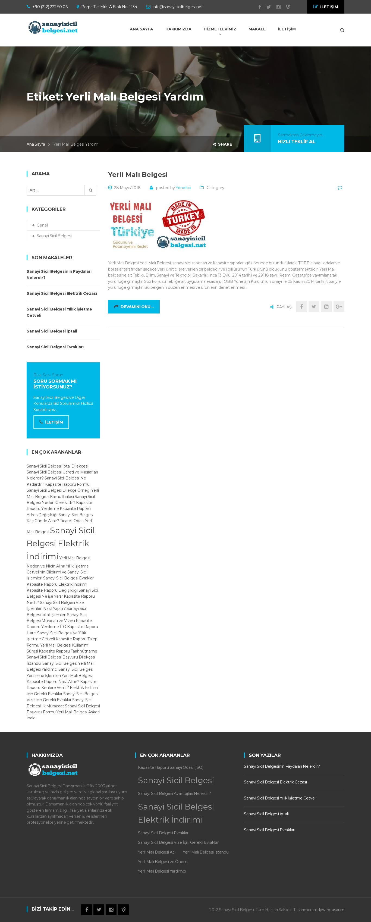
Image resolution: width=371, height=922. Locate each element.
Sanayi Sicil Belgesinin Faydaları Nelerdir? (59, 274)
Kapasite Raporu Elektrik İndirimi (57, 584)
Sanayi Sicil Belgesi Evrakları (55, 346)
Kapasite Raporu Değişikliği (52, 590)
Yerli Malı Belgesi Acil (157, 852)
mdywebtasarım (328, 909)
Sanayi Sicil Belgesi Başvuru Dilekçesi (61, 657)
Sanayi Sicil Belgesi (54, 235)
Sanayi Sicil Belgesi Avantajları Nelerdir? (174, 793)
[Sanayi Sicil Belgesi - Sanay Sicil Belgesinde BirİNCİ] (54, 27)
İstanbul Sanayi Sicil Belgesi (52, 663)
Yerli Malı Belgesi (138, 174)
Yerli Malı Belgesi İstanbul (206, 852)
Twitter (266, 7)
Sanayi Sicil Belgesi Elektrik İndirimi (61, 543)
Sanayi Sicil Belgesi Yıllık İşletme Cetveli (59, 312)
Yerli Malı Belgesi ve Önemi (163, 861)
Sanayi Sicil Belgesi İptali (52, 331)
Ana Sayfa (36, 144)
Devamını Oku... (137, 306)
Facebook (257, 7)
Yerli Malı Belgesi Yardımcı (162, 871)
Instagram (276, 7)
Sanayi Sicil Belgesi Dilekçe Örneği (58, 490)
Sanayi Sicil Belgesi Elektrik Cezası (62, 293)
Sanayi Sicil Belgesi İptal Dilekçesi (57, 466)
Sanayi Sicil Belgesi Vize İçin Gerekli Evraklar (178, 842)
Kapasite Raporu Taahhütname (68, 651)
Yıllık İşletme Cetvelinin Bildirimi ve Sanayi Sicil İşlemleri (58, 572)
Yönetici (183, 187)
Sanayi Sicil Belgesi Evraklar (68, 578)
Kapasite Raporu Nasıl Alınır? (53, 681)
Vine (285, 7)
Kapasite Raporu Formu (67, 484)
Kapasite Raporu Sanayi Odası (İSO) (170, 767)
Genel (42, 225)
